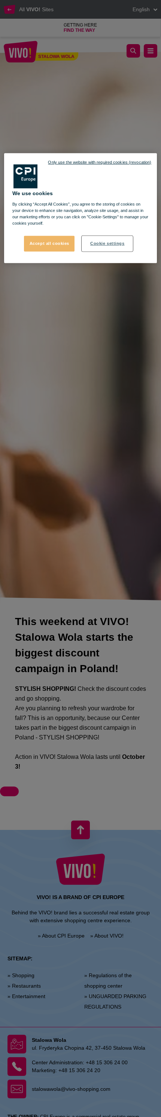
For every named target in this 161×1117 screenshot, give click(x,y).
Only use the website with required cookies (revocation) (99, 162)
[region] (80, 208)
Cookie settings (107, 243)
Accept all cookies (49, 243)
